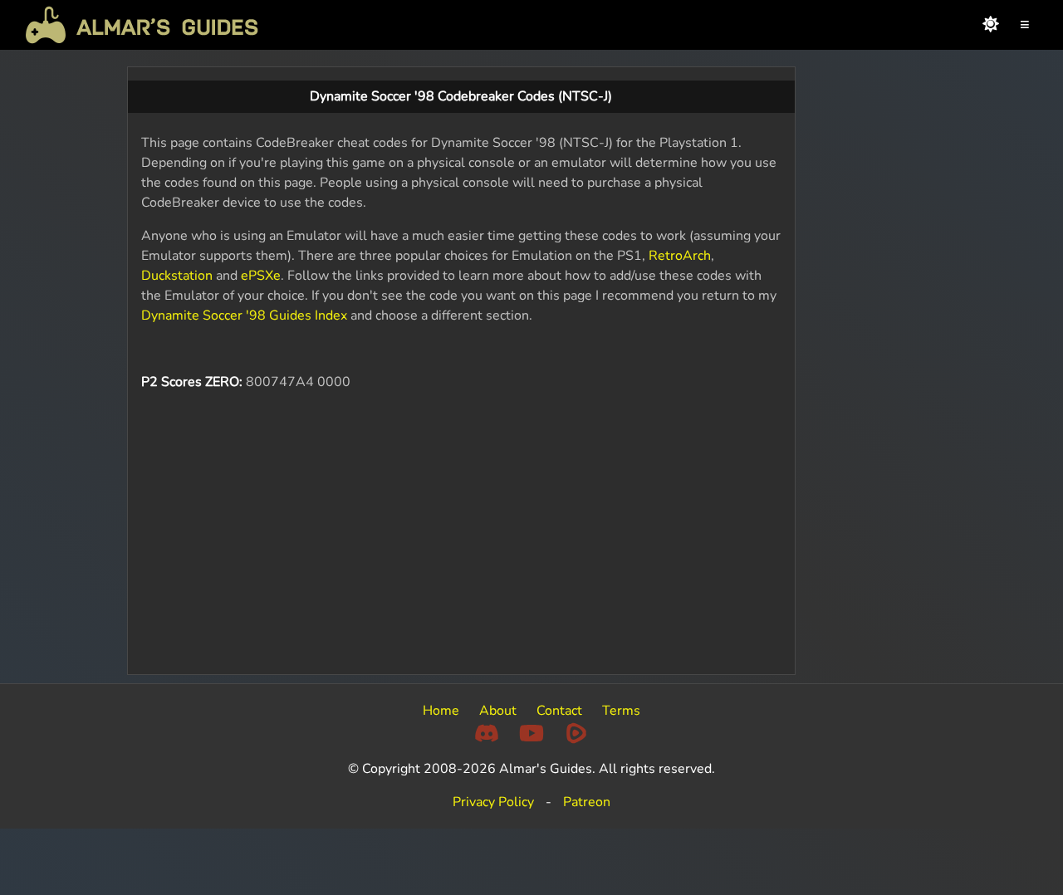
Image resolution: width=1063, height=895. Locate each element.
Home (441, 711)
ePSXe (261, 276)
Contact (559, 711)
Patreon (586, 802)
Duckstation (177, 276)
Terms (621, 711)
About (498, 711)
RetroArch (680, 256)
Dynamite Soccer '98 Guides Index (244, 315)
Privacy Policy (493, 802)
